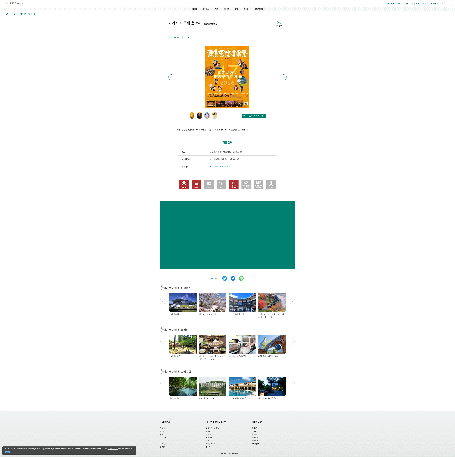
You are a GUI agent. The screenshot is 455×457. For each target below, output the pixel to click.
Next (284, 77)
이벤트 (226, 9)
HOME (7, 14)
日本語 (254, 428)
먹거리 (162, 431)
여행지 (194, 9)
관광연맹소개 (210, 443)
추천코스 (206, 9)
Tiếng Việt (256, 443)
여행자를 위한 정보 (212, 428)
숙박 (236, 9)
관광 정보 (163, 428)
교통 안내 (163, 443)
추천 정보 (163, 437)
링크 (207, 440)
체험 (216, 9)
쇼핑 (161, 434)
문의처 (208, 447)
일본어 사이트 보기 (220, 166)
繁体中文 (255, 437)
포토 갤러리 (259, 9)
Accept (7, 452)
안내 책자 (209, 437)
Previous (171, 77)
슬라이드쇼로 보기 (256, 115)
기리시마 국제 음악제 (27, 14)
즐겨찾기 (163, 447)
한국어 (254, 434)
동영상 (246, 9)
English (255, 431)
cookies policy (113, 449)
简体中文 (255, 440)
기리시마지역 (174, 37)
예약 (161, 440)
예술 (187, 37)
